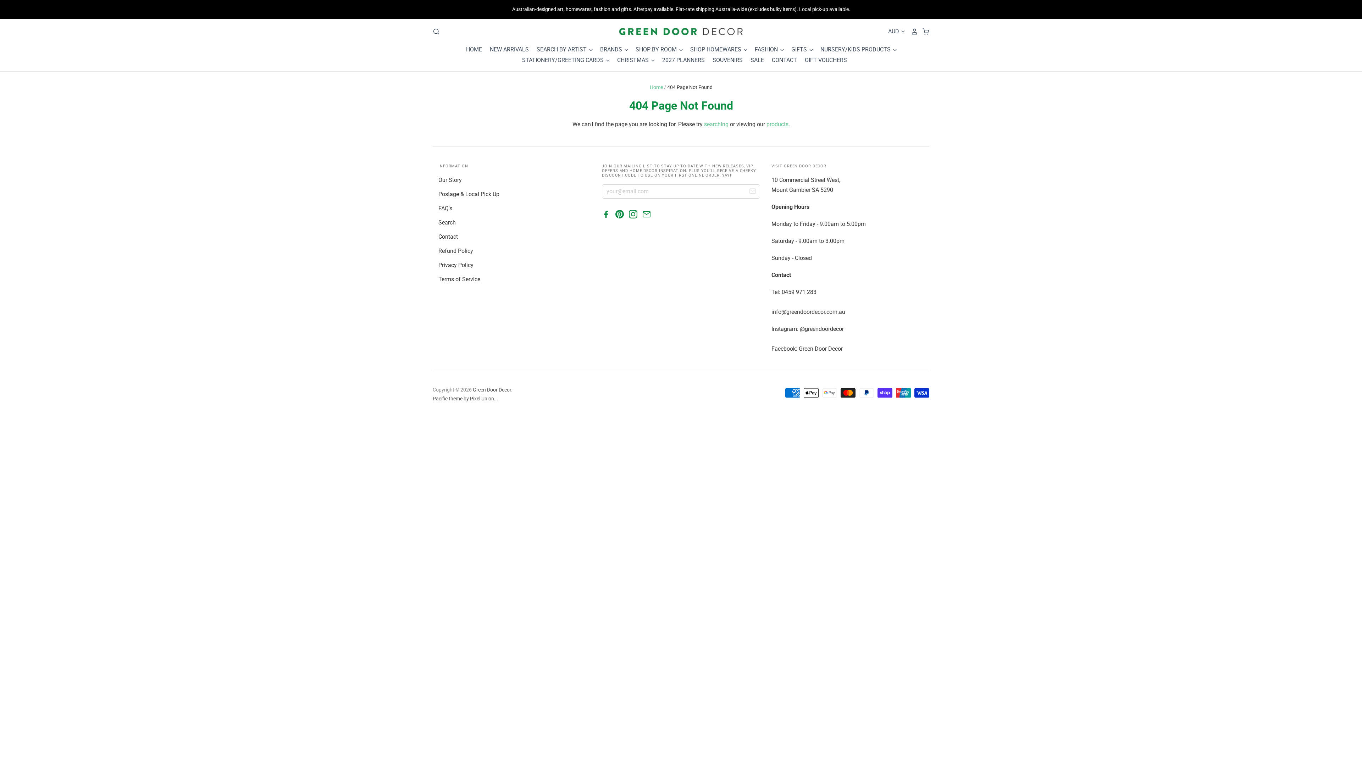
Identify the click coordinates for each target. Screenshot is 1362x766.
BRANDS (612, 49)
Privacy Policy (456, 265)
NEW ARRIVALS (509, 49)
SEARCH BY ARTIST (562, 49)
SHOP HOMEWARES (716, 49)
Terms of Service (459, 279)
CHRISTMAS (633, 60)
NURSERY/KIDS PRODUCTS (856, 49)
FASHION (767, 49)
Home (656, 87)
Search (447, 222)
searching (716, 124)
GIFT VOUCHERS (826, 60)
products (777, 124)
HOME (474, 49)
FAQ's (445, 208)
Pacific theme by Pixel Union (463, 398)
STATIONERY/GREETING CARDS (563, 60)
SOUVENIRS (728, 60)
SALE (757, 60)
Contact (448, 236)
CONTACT (784, 60)
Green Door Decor (492, 390)
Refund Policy (455, 251)
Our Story (450, 180)
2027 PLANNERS (683, 60)
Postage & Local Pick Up (468, 194)
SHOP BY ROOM (657, 49)
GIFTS (799, 49)
